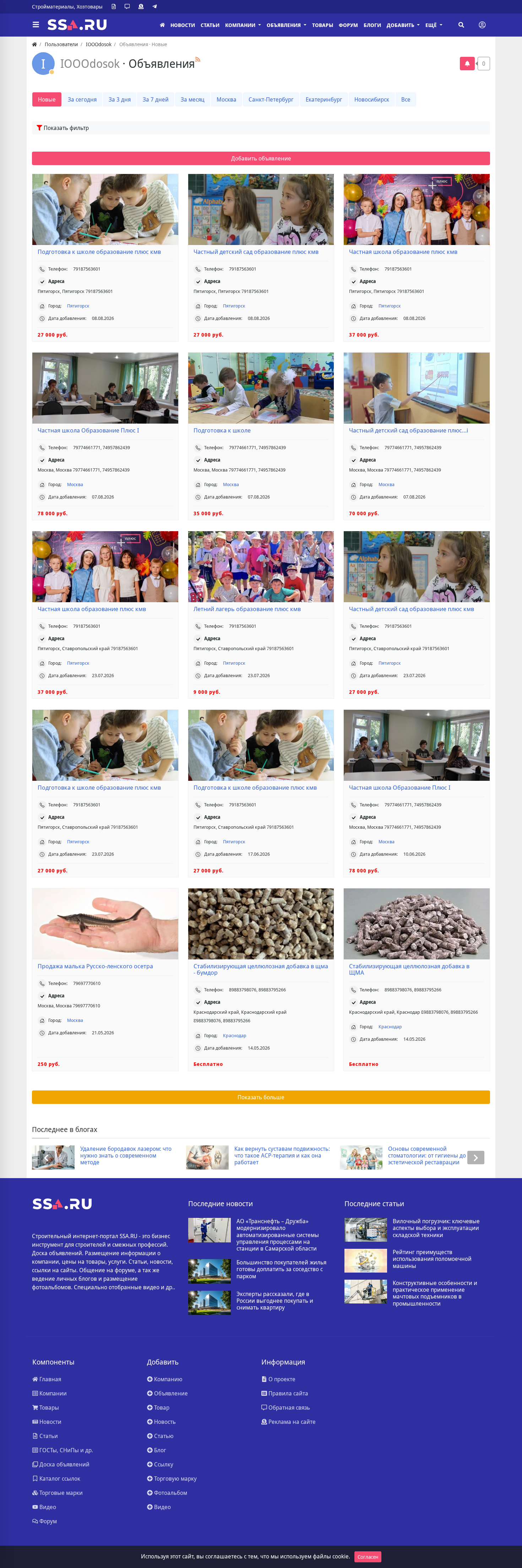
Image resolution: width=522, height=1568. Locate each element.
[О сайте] (115, 6)
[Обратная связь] (128, 6)
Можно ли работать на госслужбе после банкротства (432, 1152)
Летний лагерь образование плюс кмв (247, 609)
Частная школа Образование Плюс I (88, 430)
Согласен (368, 1556)
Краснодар (234, 1035)
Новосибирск (371, 99)
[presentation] (46, 1157)
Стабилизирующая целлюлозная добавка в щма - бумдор (261, 969)
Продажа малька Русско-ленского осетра (95, 966)
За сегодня (82, 99)
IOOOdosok (91, 63)
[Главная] (162, 25)
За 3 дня (120, 99)
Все (405, 99)
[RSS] (198, 59)
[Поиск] (461, 25)
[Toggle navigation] (482, 25)
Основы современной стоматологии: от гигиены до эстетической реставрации (273, 1155)
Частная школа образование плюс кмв (403, 252)
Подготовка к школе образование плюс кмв (99, 252)
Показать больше (261, 1097)
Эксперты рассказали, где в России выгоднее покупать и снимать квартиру (274, 1301)
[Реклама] (142, 6)
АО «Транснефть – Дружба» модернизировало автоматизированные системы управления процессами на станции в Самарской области (277, 1235)
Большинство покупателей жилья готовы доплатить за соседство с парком (281, 1269)
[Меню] (35, 24)
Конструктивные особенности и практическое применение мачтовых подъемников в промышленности (435, 1293)
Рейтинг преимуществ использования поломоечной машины (432, 1259)
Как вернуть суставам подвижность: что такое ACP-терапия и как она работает (128, 1155)
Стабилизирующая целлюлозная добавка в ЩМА (409, 969)
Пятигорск (78, 306)
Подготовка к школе (222, 430)
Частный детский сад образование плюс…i (408, 430)
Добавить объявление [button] (261, 158)
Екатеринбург (324, 99)
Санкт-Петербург (271, 99)
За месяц (193, 99)
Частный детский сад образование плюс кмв (256, 252)
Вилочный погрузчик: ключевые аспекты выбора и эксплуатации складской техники (436, 1228)
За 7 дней (156, 99)
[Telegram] (156, 6)
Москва (226, 99)
